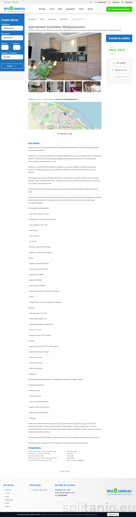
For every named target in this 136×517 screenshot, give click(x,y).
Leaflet (96, 129)
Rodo (81, 9)
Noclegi (42, 9)
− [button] (30, 106)
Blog (60, 9)
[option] (64, 56)
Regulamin (70, 9)
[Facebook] (90, 2)
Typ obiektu (5, 34)
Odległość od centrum (9, 53)
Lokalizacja (5, 24)
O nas (51, 9)
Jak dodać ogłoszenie (39, 490)
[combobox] (12, 28)
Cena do (16, 43)
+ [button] (30, 104)
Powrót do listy (65, 471)
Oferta (90, 9)
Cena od (4, 43)
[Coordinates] (65, 114)
